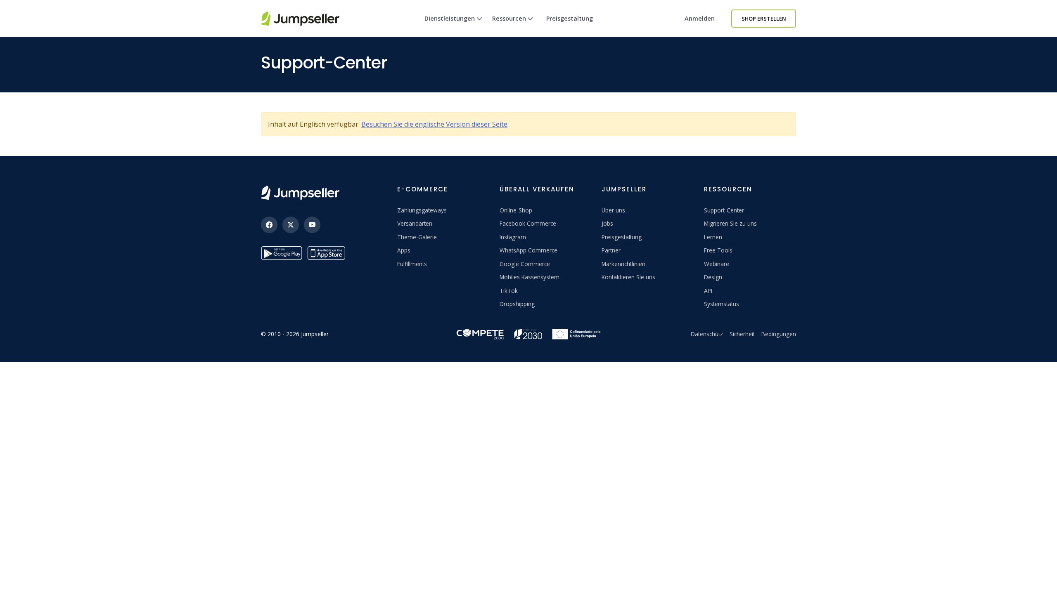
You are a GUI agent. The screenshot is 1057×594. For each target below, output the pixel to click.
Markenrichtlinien (623, 264)
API (708, 291)
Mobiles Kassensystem (529, 277)
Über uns (613, 210)
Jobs (607, 223)
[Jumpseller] (300, 193)
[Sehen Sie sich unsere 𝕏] (290, 225)
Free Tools (718, 250)
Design (713, 277)
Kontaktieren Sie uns (628, 277)
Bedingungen (778, 334)
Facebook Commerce (528, 223)
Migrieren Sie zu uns (730, 223)
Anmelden (700, 18)
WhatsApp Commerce (528, 250)
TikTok (509, 291)
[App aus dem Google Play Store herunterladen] (281, 253)
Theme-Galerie (417, 237)
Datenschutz (707, 334)
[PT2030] (528, 333)
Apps (403, 250)
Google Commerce (525, 264)
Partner (611, 250)
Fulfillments (412, 264)
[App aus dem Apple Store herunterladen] (327, 253)
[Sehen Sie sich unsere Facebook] (269, 225)
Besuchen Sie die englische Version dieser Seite (434, 124)
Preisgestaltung (569, 18)
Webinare (716, 264)
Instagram (513, 237)
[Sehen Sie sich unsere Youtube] (312, 225)
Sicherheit (742, 334)
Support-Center (724, 210)
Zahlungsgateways (422, 210)
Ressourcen (509, 18)
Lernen (713, 237)
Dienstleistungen (449, 18)
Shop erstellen (764, 18)
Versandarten (414, 223)
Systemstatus (721, 304)
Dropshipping (517, 304)
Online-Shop (516, 210)
